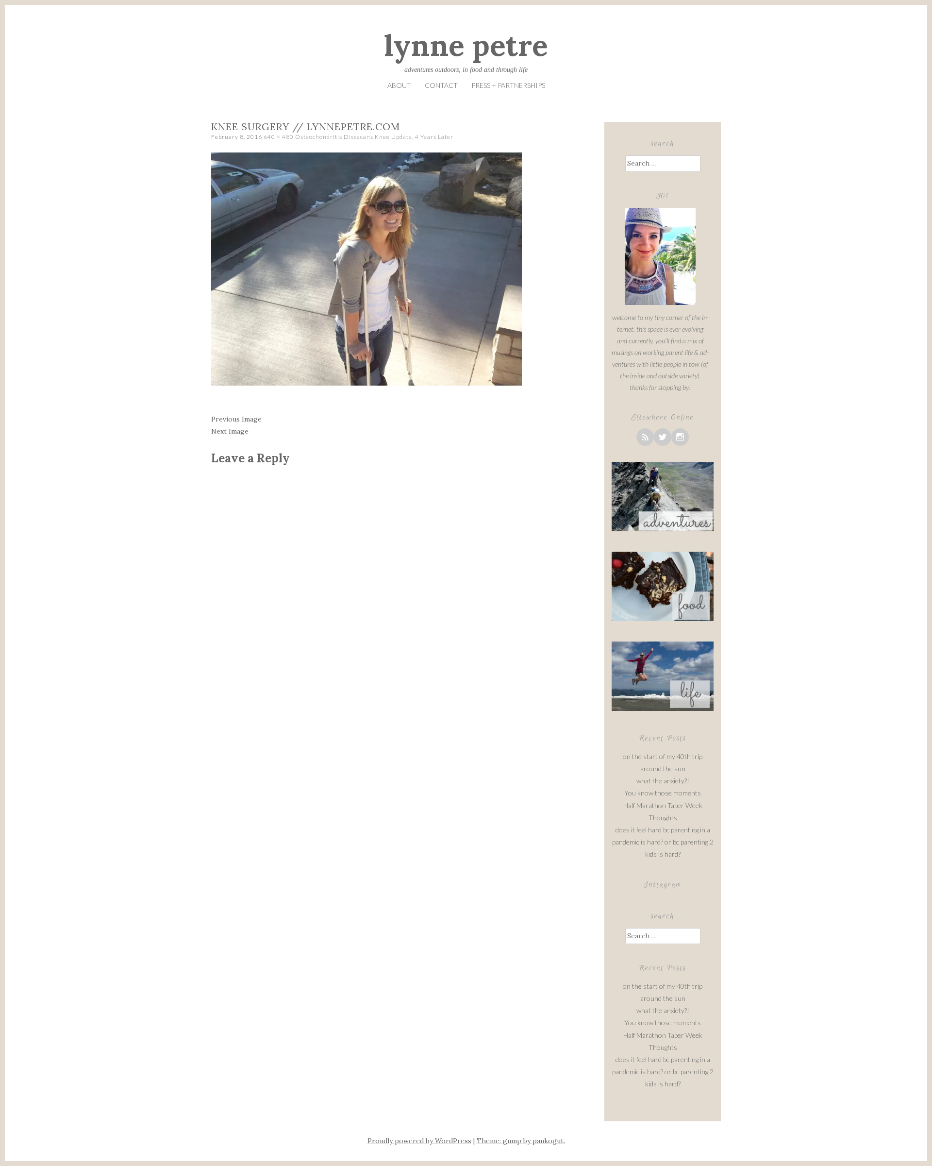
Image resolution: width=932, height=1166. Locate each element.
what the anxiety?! (662, 781)
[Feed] (645, 437)
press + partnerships (508, 85)
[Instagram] (680, 437)
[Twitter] (662, 437)
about (399, 85)
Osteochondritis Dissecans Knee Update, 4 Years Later (374, 136)
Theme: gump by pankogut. (521, 1140)
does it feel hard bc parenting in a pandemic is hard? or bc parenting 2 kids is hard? (663, 842)
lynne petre (466, 45)
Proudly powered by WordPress (419, 1140)
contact (441, 85)
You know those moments (662, 793)
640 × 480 (279, 136)
